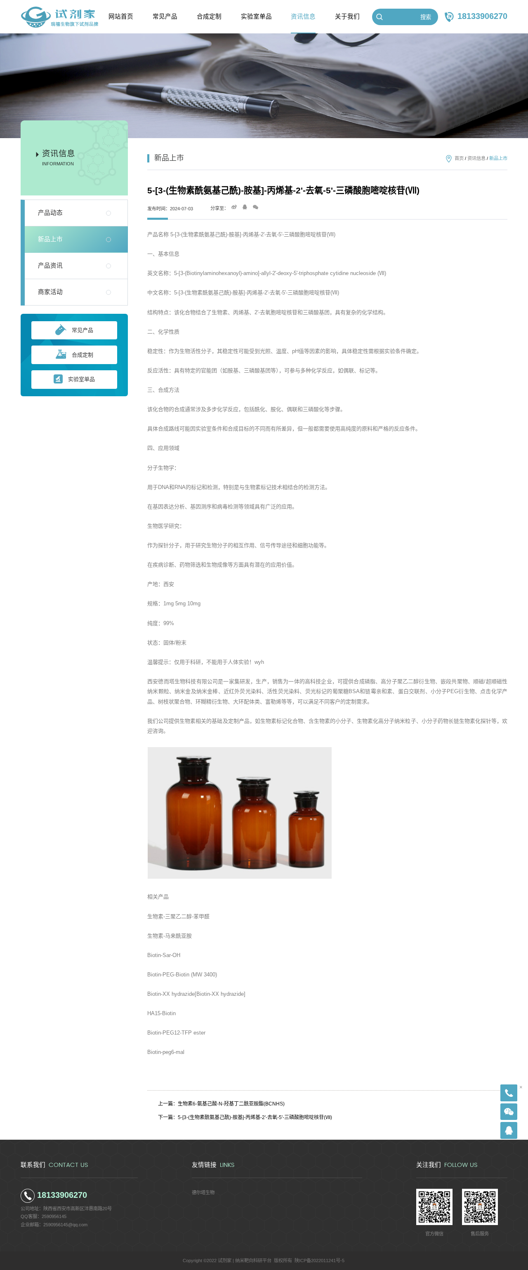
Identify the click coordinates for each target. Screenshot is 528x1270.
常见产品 (82, 330)
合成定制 (82, 355)
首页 (459, 158)
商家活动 (50, 292)
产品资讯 (50, 265)
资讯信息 (476, 158)
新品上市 (50, 239)
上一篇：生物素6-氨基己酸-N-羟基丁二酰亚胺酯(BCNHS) (221, 1104)
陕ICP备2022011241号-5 (319, 1260)
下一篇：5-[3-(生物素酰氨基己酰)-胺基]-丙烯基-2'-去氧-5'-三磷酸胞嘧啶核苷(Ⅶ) (245, 1117)
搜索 (425, 17)
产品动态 (50, 212)
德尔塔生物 (203, 1192)
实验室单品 (81, 379)
